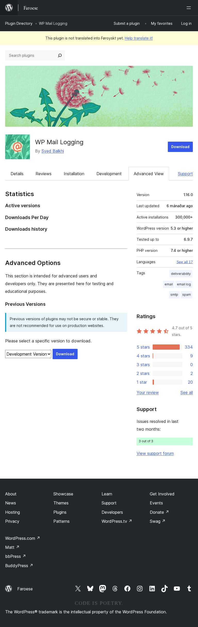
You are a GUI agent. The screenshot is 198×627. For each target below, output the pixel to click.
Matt (12, 547)
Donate (159, 512)
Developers (112, 512)
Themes (61, 502)
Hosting (12, 512)
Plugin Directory (18, 23)
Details (17, 173)
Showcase (63, 493)
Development (109, 173)
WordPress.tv (117, 521)
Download (180, 146)
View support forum (155, 453)
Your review (148, 392)
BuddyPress (19, 565)
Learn (107, 493)
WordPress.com (22, 538)
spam (186, 294)
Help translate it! (139, 38)
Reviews (44, 173)
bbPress (15, 556)
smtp (174, 294)
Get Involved (162, 493)
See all (186, 392)
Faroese (25, 588)
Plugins (60, 512)
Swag (158, 521)
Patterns (61, 521)
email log (184, 284)
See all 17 (185, 262)
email (168, 284)
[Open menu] (190, 7)
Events (156, 502)
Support (185, 173)
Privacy (12, 521)
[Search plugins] (60, 55)
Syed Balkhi (53, 151)
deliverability (181, 274)
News (10, 502)
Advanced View (149, 173)
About (10, 493)
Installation (74, 173)
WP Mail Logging (59, 142)
